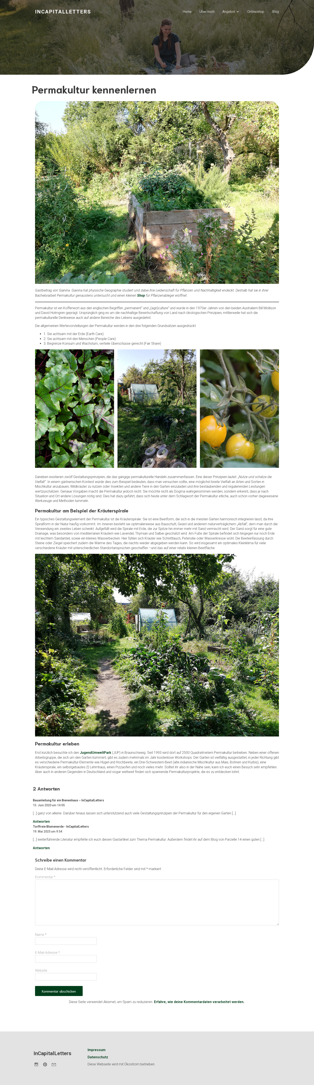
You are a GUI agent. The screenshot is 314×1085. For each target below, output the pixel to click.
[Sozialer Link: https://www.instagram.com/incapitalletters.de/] (38, 1064)
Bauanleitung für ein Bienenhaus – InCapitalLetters (68, 800)
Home (187, 12)
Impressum (97, 1050)
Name (41, 935)
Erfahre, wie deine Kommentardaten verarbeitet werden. (199, 1002)
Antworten (41, 822)
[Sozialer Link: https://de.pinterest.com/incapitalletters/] (46, 1064)
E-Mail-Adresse (47, 953)
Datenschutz (98, 1057)
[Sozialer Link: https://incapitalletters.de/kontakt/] (55, 1064)
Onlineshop (255, 12)
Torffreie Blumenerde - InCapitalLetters (61, 826)
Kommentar (45, 877)
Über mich (207, 12)
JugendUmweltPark (96, 753)
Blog (275, 12)
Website (41, 970)
